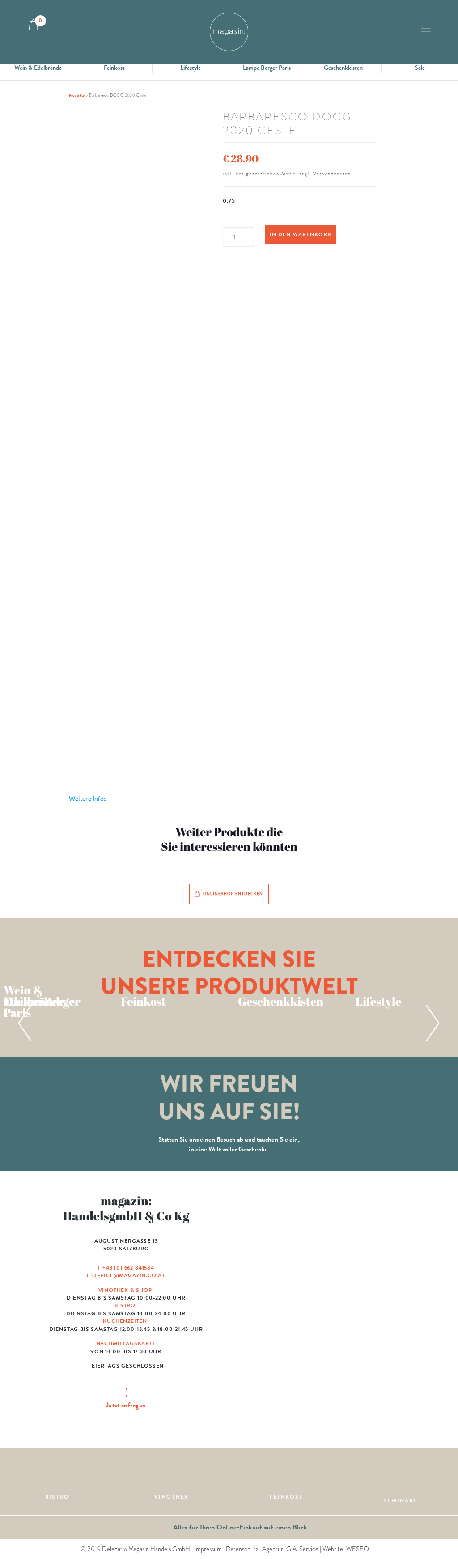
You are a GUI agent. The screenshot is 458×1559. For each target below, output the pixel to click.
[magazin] (229, 32)
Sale (420, 67)
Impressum (208, 1549)
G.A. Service (302, 1549)
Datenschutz (242, 1549)
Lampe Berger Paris (267, 67)
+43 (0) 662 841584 (128, 1268)
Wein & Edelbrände (38, 67)
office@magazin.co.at (128, 1275)
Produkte (77, 95)
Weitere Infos (87, 798)
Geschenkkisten (343, 67)
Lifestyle (190, 67)
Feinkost (114, 67)
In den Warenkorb (300, 234)
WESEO (357, 1549)
